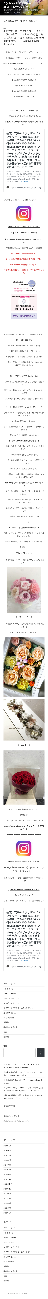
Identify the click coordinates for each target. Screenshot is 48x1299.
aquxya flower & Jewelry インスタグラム (24, 227)
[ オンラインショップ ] (24, 895)
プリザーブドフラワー (12, 1003)
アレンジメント (9, 989)
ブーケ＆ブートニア (11, 998)
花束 (5, 1032)
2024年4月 (7, 1170)
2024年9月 (7, 1155)
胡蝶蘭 (6, 1022)
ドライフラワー (9, 994)
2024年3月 (7, 1175)
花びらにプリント (10, 1027)
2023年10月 (8, 1189)
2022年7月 (7, 1203)
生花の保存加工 (9, 1013)
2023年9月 (7, 1194)
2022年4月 (7, 1208)
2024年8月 (7, 1160)
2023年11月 (7, 1184)
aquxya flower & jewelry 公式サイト (24, 889)
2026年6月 (7, 1146)
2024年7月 (7, 1165)
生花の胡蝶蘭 (8, 1018)
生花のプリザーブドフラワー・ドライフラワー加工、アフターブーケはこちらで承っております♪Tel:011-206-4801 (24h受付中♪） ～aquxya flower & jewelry (23, 38)
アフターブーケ (9, 984)
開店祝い (6, 1037)
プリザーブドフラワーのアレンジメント (19, 1008)
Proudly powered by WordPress (15, 1293)
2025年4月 (7, 1151)
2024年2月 (7, 1179)
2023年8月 (7, 1198)
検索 (5, 1046)
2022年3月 (7, 1213)
